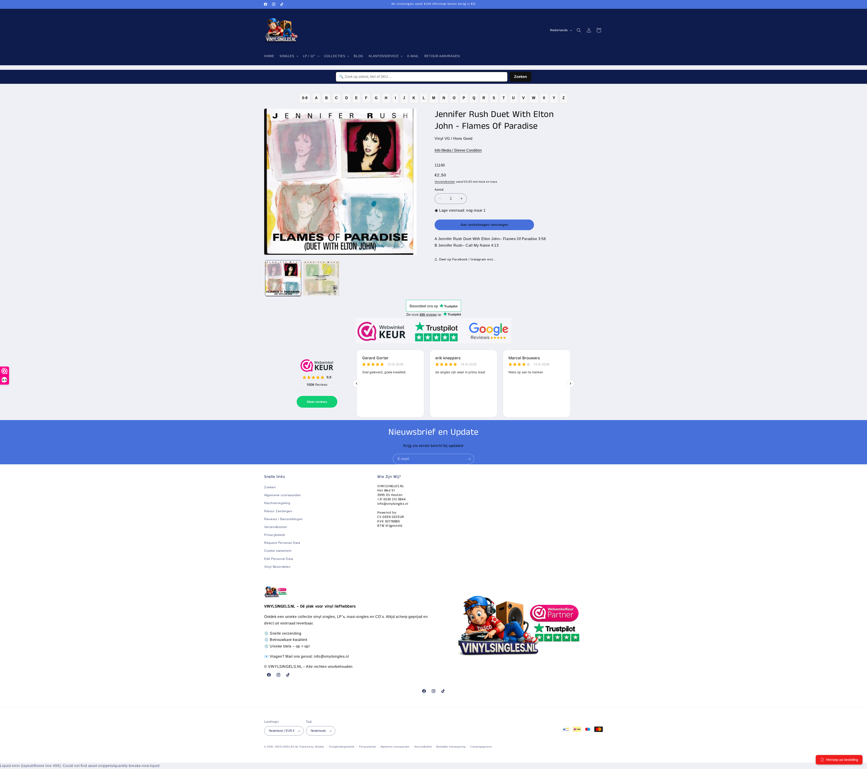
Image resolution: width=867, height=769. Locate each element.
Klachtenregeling (277, 503)
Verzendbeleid (422, 746)
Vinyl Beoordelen (277, 566)
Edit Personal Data (278, 559)
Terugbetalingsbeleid (341, 746)
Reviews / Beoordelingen (283, 519)
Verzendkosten (445, 181)
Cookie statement (277, 550)
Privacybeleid (274, 535)
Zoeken (520, 77)
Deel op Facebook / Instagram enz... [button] (467, 259)
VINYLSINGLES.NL (287, 746)
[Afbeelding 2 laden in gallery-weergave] (321, 278)
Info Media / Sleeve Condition (458, 150)
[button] (288, 56)
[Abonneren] (469, 459)
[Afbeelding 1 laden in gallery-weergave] (283, 278)
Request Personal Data (282, 543)
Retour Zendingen (278, 511)
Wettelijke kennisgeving (450, 746)
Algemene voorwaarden (282, 495)
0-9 (305, 98)
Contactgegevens (481, 746)
